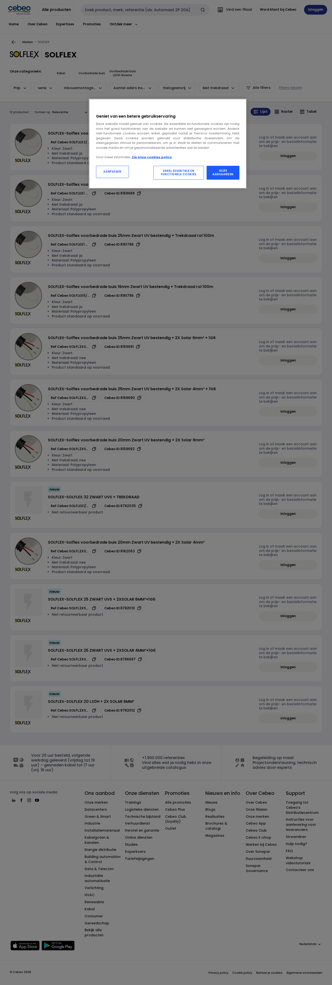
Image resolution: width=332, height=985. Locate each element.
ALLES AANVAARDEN (223, 173)
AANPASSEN (112, 172)
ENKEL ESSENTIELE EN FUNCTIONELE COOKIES (178, 172)
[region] (168, 144)
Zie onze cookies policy (152, 157)
